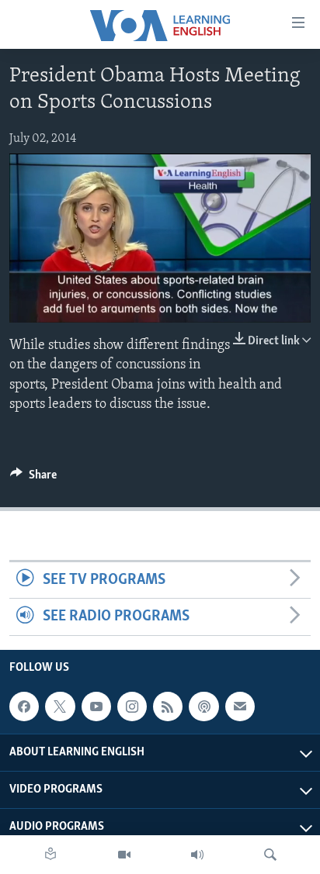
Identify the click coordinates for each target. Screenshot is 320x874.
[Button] (33, 478)
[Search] (270, 854)
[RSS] (168, 706)
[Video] (124, 854)
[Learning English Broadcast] (197, 854)
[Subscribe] (240, 706)
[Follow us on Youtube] (96, 706)
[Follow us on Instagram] (132, 706)
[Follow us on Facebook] (24, 706)
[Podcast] (203, 706)
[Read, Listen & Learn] (50, 854)
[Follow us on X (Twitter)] (60, 706)
